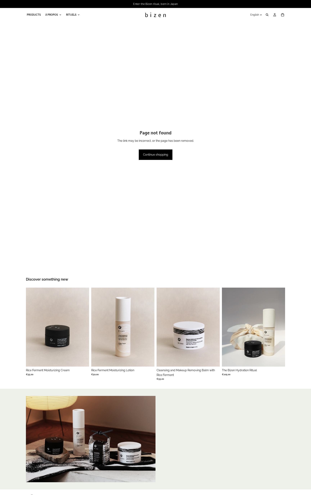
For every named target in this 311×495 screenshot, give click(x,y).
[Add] (83, 361)
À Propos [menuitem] (51, 14)
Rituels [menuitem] (71, 14)
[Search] (267, 15)
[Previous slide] (31, 327)
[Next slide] (83, 327)
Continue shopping (155, 154)
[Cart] (283, 15)
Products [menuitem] (34, 14)
